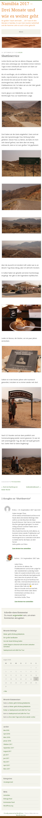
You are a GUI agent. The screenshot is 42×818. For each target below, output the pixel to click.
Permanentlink (16, 482)
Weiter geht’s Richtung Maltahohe (13, 634)
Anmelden (6, 795)
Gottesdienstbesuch (33, 487)
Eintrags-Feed (7, 799)
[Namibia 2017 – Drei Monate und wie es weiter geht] (21, 47)
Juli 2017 (6, 755)
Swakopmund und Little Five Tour (13, 650)
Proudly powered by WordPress (13, 813)
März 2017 (6, 769)
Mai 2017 (6, 762)
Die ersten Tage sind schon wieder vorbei (22, 717)
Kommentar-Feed (9, 802)
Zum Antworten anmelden (21, 548)
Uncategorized (8, 782)
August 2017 (7, 751)
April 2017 (6, 765)
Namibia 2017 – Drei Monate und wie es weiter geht (19, 10)
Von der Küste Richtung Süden (12, 641)
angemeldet (18, 615)
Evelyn (5, 710)
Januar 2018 (7, 741)
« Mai (5, 691)
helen (20, 52)
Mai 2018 (6, 730)
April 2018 (6, 734)
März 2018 (6, 737)
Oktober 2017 (7, 744)
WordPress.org (8, 806)
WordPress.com (21, 815)
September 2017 (8, 748)
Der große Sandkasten (10, 638)
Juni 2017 (6, 758)
